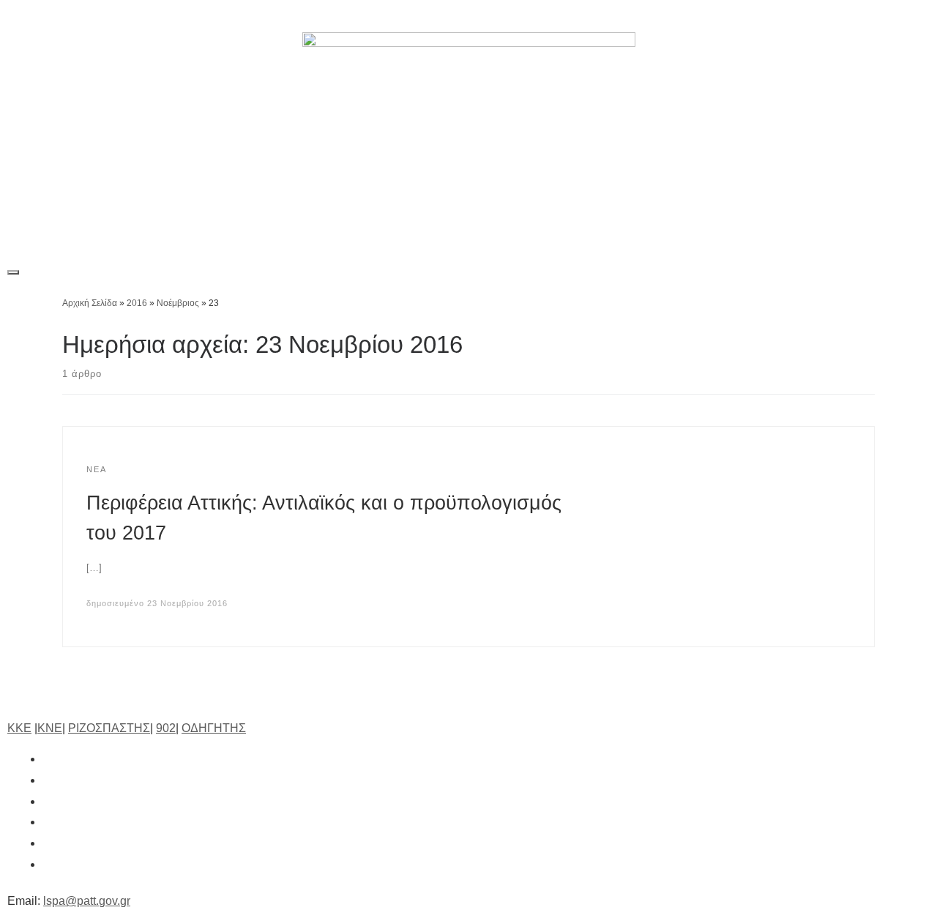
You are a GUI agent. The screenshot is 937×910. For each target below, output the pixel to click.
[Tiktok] (845, 16)
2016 (137, 303)
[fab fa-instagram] (49, 801)
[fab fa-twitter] (49, 780)
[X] (778, 16)
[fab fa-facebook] (49, 759)
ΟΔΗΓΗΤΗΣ (214, 728)
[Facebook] (744, 16)
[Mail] (913, 16)
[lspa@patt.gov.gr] (49, 864)
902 (166, 728)
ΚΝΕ (49, 728)
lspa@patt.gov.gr (86, 901)
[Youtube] (879, 16)
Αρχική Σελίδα (90, 303)
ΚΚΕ (19, 728)
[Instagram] (812, 16)
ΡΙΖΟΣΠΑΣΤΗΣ (109, 728)
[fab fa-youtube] (49, 843)
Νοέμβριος (178, 303)
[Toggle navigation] (13, 272)
